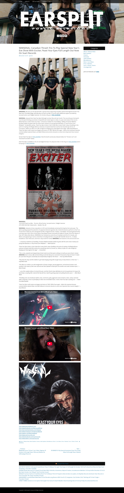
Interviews (86, 57)
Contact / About (47, 1)
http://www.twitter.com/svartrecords (29, 438)
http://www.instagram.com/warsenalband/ (30, 431)
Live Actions (36, 1)
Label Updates (43, 441)
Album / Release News (24, 441)
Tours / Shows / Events (73, 441)
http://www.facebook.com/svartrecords (29, 437)
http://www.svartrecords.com (27, 435)
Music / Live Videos (57, 441)
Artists (27, 1)
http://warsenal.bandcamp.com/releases (30, 430)
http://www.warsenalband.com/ (27, 426)
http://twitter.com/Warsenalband (28, 433)
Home (20, 1)
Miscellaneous (50, 441)
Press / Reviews (65, 441)
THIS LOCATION (37, 137)
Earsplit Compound (31, 490)
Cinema (38, 441)
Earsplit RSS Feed (62, 464)
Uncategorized (87, 67)
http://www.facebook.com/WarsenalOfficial (30, 428)
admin (31, 55)
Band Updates (33, 441)
